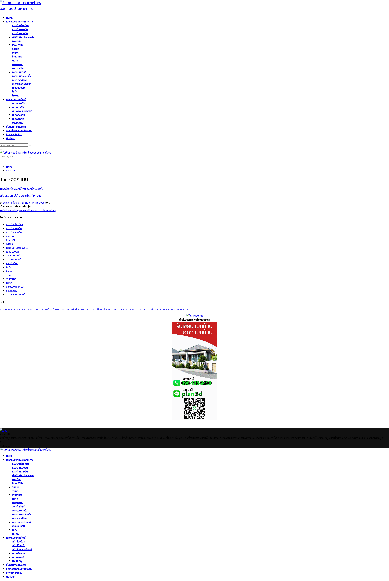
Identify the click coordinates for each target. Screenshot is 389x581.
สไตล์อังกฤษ (18, 115)
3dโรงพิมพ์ (103, 309)
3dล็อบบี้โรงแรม (76, 309)
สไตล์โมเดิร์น (18, 107)
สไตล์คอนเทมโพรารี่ (22, 111)
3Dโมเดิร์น (96, 309)
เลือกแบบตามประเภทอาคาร (19, 21)
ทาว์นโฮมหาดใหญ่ (9, 210)
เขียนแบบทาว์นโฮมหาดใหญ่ (41, 210)
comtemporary (169, 309)
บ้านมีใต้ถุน (17, 122)
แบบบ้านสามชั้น (20, 33)
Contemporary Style (181, 309)
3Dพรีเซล (48, 309)
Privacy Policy (14, 134)
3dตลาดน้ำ (41, 309)
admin (6, 202)
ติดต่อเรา (10, 138)
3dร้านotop (55, 309)
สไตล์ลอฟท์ (18, 119)
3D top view (34, 309)
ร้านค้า (15, 53)
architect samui (138, 309)
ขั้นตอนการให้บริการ (16, 126)
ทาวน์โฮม (16, 41)
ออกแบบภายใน (19, 72)
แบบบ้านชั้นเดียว (20, 25)
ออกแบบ (23, 210)
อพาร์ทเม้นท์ (18, 68)
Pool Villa (17, 45)
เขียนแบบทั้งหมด (18, 188)
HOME (9, 17)
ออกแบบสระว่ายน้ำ (21, 76)
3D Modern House (12, 309)
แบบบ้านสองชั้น (20, 29)
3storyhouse (111, 309)
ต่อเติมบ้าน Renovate (23, 37)
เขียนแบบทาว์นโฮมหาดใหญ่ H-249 (21, 195)
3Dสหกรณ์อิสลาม (87, 309)
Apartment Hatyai (127, 309)
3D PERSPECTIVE (24, 309)
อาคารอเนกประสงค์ (21, 84)
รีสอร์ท (15, 49)
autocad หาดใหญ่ (149, 309)
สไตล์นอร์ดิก (18, 103)
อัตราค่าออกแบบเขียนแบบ (19, 130)
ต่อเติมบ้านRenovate (17, 248)
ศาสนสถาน (17, 64)
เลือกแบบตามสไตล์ (16, 99)
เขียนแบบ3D (18, 88)
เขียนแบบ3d (12, 252)
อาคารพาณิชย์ (19, 80)
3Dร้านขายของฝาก (65, 309)
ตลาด (15, 60)
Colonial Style (159, 309)
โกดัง (14, 91)
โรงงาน (15, 95)
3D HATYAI (3, 309)
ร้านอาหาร (17, 56)
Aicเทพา (118, 309)
